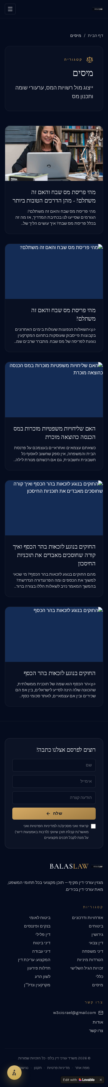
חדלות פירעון (38, 968)
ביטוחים (96, 926)
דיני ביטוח (41, 942)
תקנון (38, 1068)
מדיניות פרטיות (58, 1068)
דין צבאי (96, 942)
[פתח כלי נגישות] (14, 1072)
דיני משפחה (92, 951)
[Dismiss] (100, 1079)
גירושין (97, 934)
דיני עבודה (41, 951)
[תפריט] (10, 9)
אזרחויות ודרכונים (87, 917)
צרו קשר (96, 1030)
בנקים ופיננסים (37, 926)
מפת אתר (82, 1068)
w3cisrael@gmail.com (74, 1012)
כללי (99, 976)
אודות (98, 1022)
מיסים (97, 985)
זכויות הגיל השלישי (86, 968)
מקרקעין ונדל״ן (37, 985)
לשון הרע (42, 976)
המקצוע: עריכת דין (34, 959)
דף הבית (95, 35)
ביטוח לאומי (39, 917)
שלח (57, 813)
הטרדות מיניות (90, 959)
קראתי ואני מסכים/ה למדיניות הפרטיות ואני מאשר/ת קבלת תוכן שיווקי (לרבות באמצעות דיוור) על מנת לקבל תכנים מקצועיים (51, 832)
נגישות (23, 1068)
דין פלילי (42, 934)
